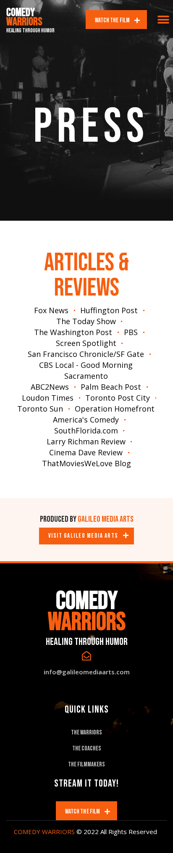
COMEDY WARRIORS (44, 831)
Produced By (87, 519)
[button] (163, 19)
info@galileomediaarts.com (87, 672)
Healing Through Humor (30, 30)
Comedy (24, 17)
